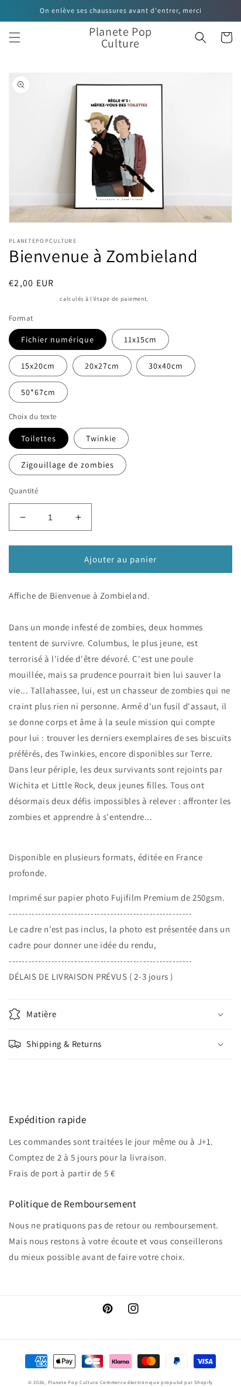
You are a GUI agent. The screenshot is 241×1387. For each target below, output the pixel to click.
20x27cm (102, 366)
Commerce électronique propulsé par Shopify (156, 1382)
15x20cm (38, 366)
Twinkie (101, 438)
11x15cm (140, 339)
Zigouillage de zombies (67, 464)
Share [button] (33, 1075)
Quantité (23, 491)
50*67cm (38, 392)
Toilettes (38, 438)
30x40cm (166, 366)
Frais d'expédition (33, 299)
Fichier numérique (57, 339)
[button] (14, 37)
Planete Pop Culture (73, 1382)
